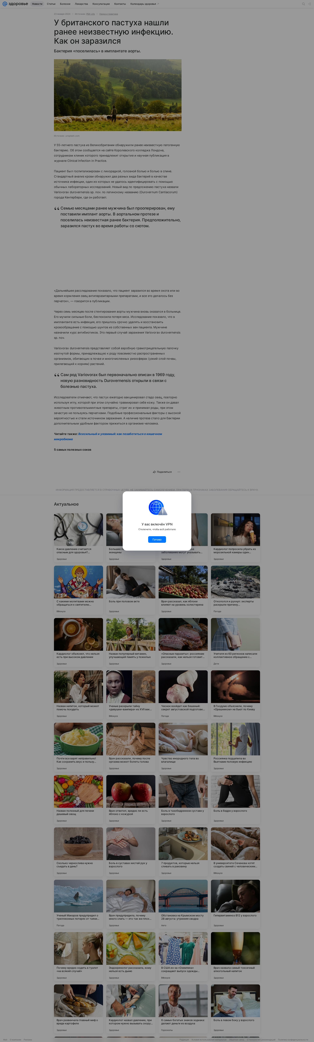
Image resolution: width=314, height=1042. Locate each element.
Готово (157, 539)
